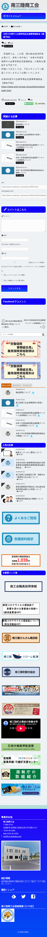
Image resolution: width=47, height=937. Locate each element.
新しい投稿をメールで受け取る (14, 280)
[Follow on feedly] (14, 896)
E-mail (6, 244)
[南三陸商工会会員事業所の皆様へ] (8, 138)
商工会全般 (8, 46)
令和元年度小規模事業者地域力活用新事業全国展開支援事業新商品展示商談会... (30, 465)
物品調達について (22, 124)
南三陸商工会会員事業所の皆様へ (28, 135)
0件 (5, 43)
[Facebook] (33, 896)
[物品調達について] (8, 128)
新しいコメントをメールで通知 (14, 275)
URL (5, 253)
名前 (4, 235)
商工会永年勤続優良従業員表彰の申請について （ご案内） (12, 324)
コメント (24, 100)
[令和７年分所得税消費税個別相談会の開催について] (8, 174)
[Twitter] (23, 896)
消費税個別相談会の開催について (29, 499)
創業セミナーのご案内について (29, 452)
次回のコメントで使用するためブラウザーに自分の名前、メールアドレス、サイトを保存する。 (23, 267)
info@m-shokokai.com (12, 836)
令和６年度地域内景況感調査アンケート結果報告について (35, 323)
